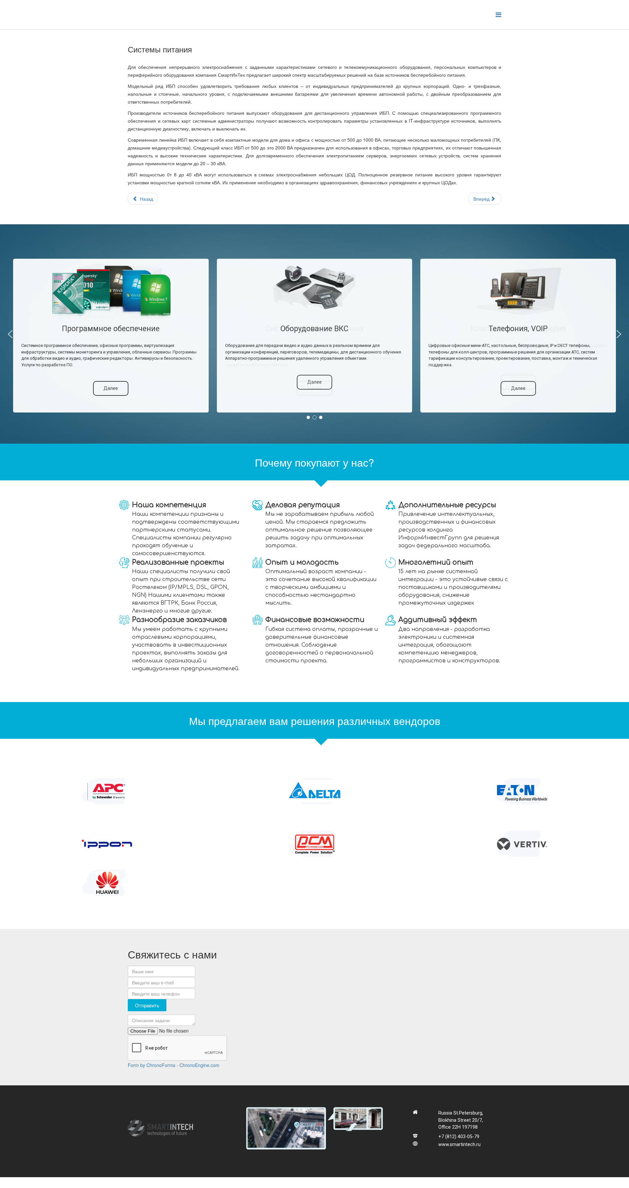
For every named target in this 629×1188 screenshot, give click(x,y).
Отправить (147, 1005)
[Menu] (498, 14)
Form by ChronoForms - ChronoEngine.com (173, 1065)
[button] (10, 334)
